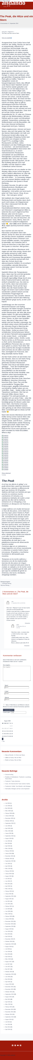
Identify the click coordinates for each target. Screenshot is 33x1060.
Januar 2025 (8, 833)
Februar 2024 (8, 851)
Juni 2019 (7, 931)
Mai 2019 (7, 934)
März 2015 (8, 1004)
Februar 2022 (8, 891)
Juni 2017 (7, 966)
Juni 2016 (7, 976)
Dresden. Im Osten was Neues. (17, 755)
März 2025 (8, 831)
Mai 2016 (7, 979)
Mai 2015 (7, 999)
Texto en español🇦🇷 (7, 38)
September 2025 (9, 823)
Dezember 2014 (9, 1009)
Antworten (27, 623)
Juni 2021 (7, 903)
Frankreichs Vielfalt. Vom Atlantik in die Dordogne (18, 786)
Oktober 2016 (8, 971)
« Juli (3, 741)
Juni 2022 (7, 881)
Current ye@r (7, 712)
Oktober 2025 (8, 820)
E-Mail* (6, 691)
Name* (6, 685)
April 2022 (7, 886)
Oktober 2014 (8, 1014)
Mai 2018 (7, 954)
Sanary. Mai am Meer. (15, 757)
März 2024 (8, 848)
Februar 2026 (8, 813)
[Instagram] (15, 1045)
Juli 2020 (7, 908)
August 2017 (8, 961)
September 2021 (9, 896)
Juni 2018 (7, 951)
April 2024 (7, 846)
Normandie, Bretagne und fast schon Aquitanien (17, 788)
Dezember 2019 (9, 921)
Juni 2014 (7, 1024)
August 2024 (8, 838)
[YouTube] (18, 1045)
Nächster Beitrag (6, 585)
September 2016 (9, 974)
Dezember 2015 (9, 986)
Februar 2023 (8, 871)
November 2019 (9, 924)
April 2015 (7, 1001)
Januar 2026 (8, 815)
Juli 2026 (7, 803)
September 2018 (9, 944)
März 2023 (8, 868)
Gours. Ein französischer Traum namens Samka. (17, 783)
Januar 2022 (8, 893)
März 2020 (8, 913)
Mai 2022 (7, 883)
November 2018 (9, 939)
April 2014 (7, 1029)
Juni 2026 (7, 805)
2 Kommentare (3, 23)
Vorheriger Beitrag (6, 583)
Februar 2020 (8, 916)
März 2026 (8, 810)
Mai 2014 (7, 1027)
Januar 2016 (8, 984)
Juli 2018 (7, 949)
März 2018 (8, 959)
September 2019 (9, 926)
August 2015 (8, 996)
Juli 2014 (7, 1022)
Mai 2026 (7, 808)
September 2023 (9, 861)
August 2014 (8, 1019)
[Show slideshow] (6, 473)
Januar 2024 (8, 853)
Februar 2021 (8, 906)
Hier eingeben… (7, 665)
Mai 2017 (7, 969)
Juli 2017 (7, 964)
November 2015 (9, 989)
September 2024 (9, 836)
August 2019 (8, 929)
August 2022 (8, 876)
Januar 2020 (8, 919)
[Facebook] (12, 1045)
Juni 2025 (7, 825)
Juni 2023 (7, 863)
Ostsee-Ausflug (9, 774)
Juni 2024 (7, 841)
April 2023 (7, 866)
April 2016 (7, 981)
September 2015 (9, 994)
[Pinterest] (20, 1045)
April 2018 (7, 956)
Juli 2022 (7, 878)
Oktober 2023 (8, 858)
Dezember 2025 (9, 818)
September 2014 (9, 1017)
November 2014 (9, 1011)
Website (7, 697)
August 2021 (8, 898)
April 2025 (7, 828)
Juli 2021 (7, 901)
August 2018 (8, 946)
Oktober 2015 (8, 991)
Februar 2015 (8, 1006)
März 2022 (8, 888)
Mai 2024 (7, 843)
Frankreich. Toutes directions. (12, 781)
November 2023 (9, 856)
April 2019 (7, 936)
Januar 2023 (8, 873)
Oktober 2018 (8, 941)
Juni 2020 (7, 911)
